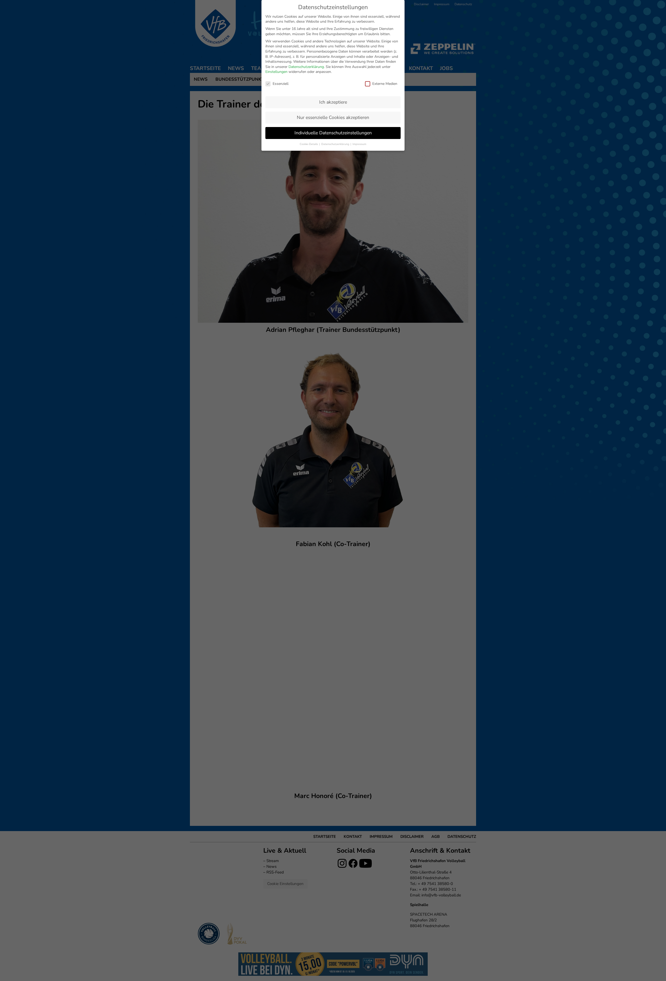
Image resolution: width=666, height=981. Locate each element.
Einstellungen (276, 71)
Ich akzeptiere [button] (333, 102)
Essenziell (281, 83)
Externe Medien (384, 83)
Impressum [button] (359, 144)
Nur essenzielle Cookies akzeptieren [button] (333, 117)
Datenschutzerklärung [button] (335, 144)
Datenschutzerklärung (306, 66)
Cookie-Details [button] (309, 144)
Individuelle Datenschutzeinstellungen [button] (333, 133)
